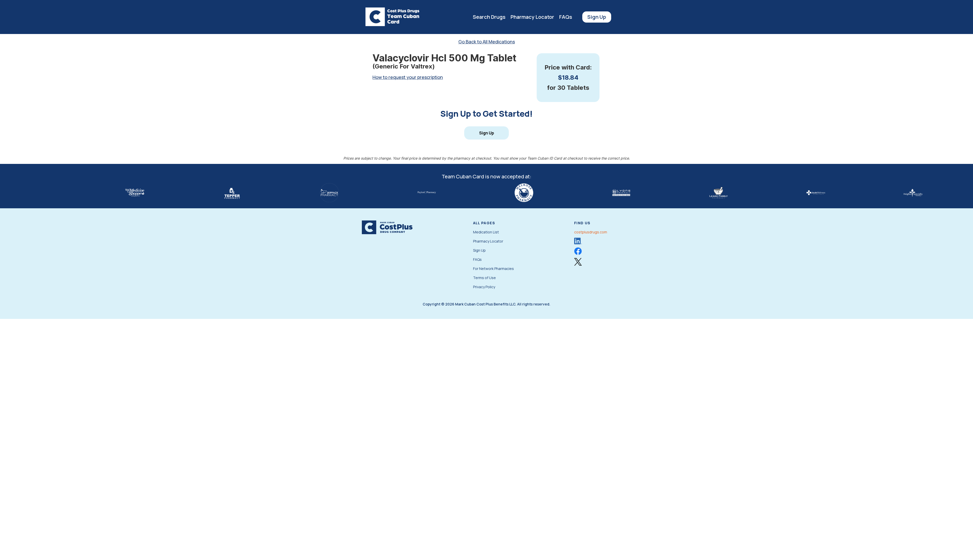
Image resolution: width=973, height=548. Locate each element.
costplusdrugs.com (590, 232)
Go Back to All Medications (486, 42)
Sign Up (596, 16)
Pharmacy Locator (532, 16)
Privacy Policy (484, 286)
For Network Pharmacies (493, 268)
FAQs (565, 16)
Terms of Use (484, 277)
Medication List (486, 232)
